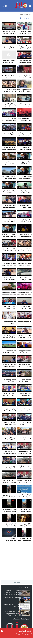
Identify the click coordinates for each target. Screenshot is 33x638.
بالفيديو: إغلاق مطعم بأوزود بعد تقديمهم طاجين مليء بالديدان (24, 76)
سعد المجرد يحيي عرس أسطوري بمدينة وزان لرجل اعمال (9, 120)
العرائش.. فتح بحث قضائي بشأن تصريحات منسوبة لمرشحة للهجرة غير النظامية (11, 592)
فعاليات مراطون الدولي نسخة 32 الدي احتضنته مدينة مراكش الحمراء (25, 62)
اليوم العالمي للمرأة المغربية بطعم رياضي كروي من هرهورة (9, 351)
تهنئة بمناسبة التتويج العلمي (11, 597)
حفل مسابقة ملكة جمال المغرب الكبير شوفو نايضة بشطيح (24, 294)
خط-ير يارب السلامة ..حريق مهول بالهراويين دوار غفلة (9, 178)
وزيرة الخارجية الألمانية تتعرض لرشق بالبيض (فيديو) (10, 105)
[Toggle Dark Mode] (6, 5)
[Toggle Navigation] (30, 5)
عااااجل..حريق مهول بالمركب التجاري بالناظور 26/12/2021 (25, 525)
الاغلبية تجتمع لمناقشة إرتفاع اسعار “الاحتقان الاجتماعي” (10, 409)
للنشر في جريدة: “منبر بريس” (24, 634)
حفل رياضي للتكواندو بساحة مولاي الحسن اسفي (26, 236)
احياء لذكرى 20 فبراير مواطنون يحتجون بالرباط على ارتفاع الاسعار (9, 438)
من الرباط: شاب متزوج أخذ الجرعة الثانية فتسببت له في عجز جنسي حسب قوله (24, 482)
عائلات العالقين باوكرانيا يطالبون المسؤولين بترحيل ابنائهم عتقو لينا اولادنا (24, 395)
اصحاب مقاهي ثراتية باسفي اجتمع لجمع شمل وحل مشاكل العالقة (9, 207)
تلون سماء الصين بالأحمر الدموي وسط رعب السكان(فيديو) (25, 120)
